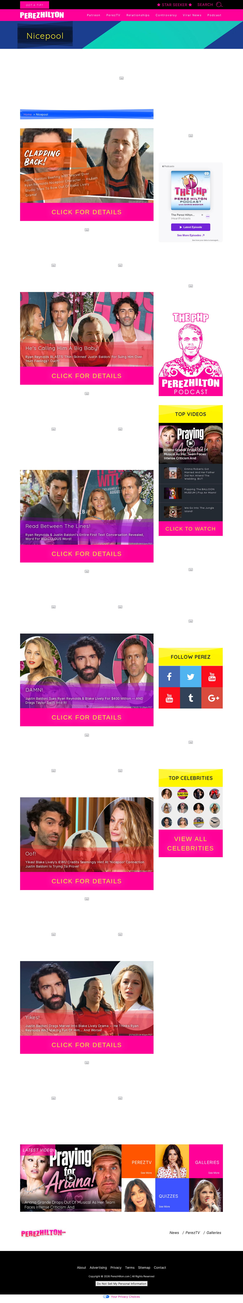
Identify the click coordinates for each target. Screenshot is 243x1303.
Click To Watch (190, 529)
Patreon (94, 15)
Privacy (116, 1267)
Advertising (98, 1267)
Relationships (138, 15)
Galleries (214, 1233)
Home (28, 114)
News (174, 1233)
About (81, 1267)
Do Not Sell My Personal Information (121, 1283)
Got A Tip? (34, 5)
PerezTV (113, 15)
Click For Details (87, 212)
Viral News (192, 15)
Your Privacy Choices (125, 1296)
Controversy (166, 15)
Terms (129, 1267)
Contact (160, 1267)
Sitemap (144, 1267)
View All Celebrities (190, 843)
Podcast (214, 15)
